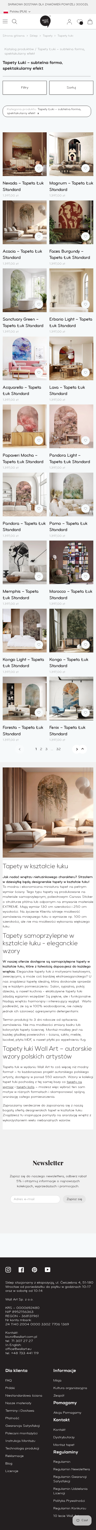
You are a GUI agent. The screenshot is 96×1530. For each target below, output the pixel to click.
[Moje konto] (68, 21)
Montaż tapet (63, 1445)
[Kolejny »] (71, 749)
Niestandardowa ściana (23, 1395)
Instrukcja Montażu (20, 1441)
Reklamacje (14, 1456)
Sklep (34, 36)
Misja (57, 1380)
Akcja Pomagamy (67, 1413)
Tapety (48, 36)
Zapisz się (74, 1199)
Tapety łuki (65, 36)
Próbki (10, 1388)
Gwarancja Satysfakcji (22, 1426)
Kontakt (59, 1430)
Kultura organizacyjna (70, 1388)
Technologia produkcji (22, 1448)
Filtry (24, 87)
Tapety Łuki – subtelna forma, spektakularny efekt (44, 111)
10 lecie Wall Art (66, 1516)
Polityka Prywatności (69, 1501)
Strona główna (14, 36)
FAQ (8, 1380)
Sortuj (71, 87)
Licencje (11, 1471)
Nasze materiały (18, 1403)
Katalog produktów (19, 49)
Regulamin (61, 1462)
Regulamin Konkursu (69, 1508)
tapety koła (25, 1087)
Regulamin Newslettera (71, 1469)
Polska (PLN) (18, 11)
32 (58, 749)
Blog (8, 1463)
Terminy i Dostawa (19, 1411)
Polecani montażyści (21, 1433)
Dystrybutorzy (64, 1437)
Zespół (58, 1395)
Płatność (12, 1418)
